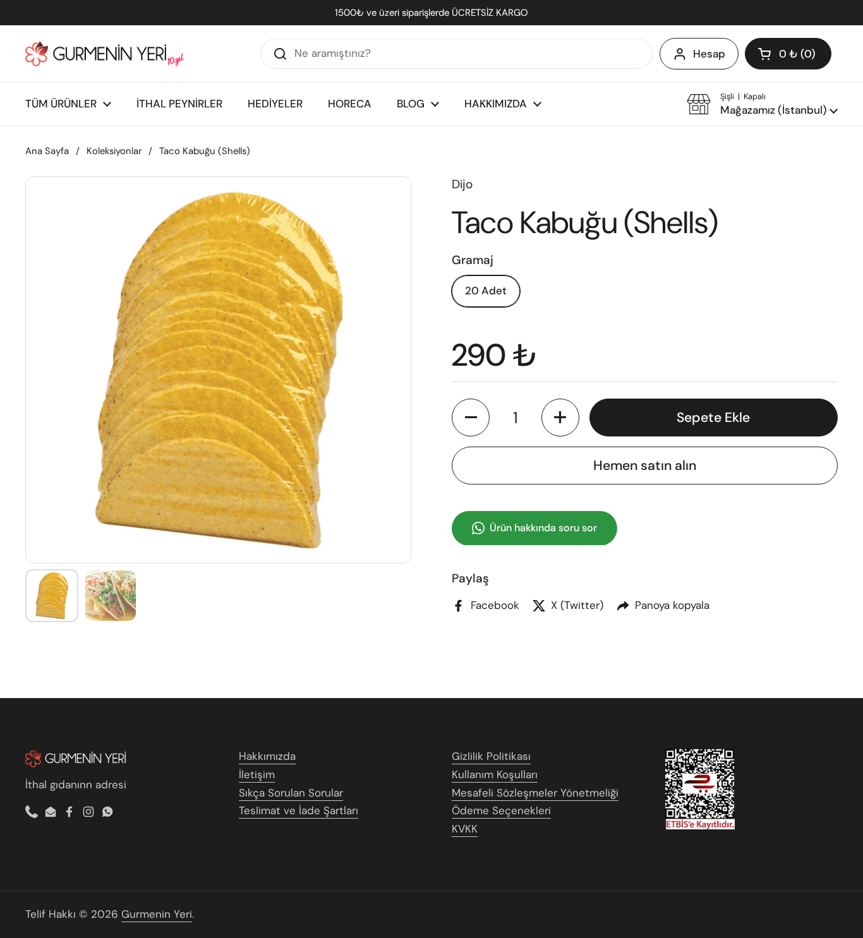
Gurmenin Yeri (156, 914)
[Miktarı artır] (560, 417)
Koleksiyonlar (114, 151)
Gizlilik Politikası (491, 756)
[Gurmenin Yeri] (104, 53)
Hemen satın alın (644, 465)
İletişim (257, 774)
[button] (788, 53)
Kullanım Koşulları (495, 774)
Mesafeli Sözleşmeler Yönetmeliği (535, 793)
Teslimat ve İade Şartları (298, 810)
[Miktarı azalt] (471, 417)
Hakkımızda (267, 756)
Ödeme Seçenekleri (501, 810)
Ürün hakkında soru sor (543, 527)
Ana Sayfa (47, 151)
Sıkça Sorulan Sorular (291, 793)
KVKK (465, 829)
